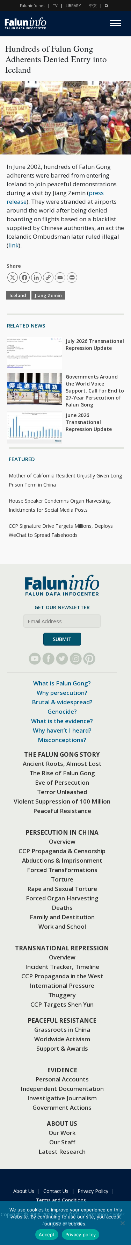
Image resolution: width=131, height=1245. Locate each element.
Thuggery (62, 995)
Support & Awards (62, 1048)
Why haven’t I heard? (62, 730)
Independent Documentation (62, 1089)
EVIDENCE (62, 1070)
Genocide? (62, 711)
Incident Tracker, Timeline (62, 967)
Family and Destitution (62, 917)
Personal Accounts (62, 1079)
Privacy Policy (93, 1191)
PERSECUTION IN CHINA (62, 832)
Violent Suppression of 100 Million (62, 801)
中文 (93, 5)
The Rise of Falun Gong (62, 773)
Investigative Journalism (62, 1098)
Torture (62, 879)
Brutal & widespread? (62, 702)
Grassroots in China (62, 1029)
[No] (122, 1222)
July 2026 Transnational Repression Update (95, 344)
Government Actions (62, 1107)
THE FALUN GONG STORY (62, 754)
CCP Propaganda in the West (62, 976)
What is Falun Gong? (62, 683)
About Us (23, 1191)
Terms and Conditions (61, 1200)
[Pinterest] (89, 659)
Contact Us (55, 1191)
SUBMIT (62, 639)
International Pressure (62, 985)
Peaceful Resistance (62, 811)
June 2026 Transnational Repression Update (89, 422)
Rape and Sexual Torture (62, 889)
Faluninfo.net (32, 5)
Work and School (62, 926)
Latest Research (62, 1151)
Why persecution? (62, 693)
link (13, 245)
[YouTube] (35, 659)
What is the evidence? (62, 721)
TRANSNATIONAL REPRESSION (62, 948)
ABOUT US (62, 1124)
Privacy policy (80, 1234)
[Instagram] (76, 659)
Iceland (17, 295)
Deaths (62, 908)
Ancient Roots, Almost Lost (62, 764)
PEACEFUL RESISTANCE (62, 1020)
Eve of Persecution (62, 782)
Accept (47, 1234)
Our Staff (62, 1142)
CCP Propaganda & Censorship (62, 851)
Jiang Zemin (48, 295)
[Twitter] (62, 659)
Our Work (62, 1133)
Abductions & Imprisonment (62, 860)
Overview (62, 841)
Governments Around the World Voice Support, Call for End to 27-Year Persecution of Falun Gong (95, 390)
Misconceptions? (62, 740)
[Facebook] (48, 659)
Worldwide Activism (62, 1039)
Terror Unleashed (62, 792)
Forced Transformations (62, 870)
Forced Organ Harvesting (62, 898)
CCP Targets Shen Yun (62, 1004)
